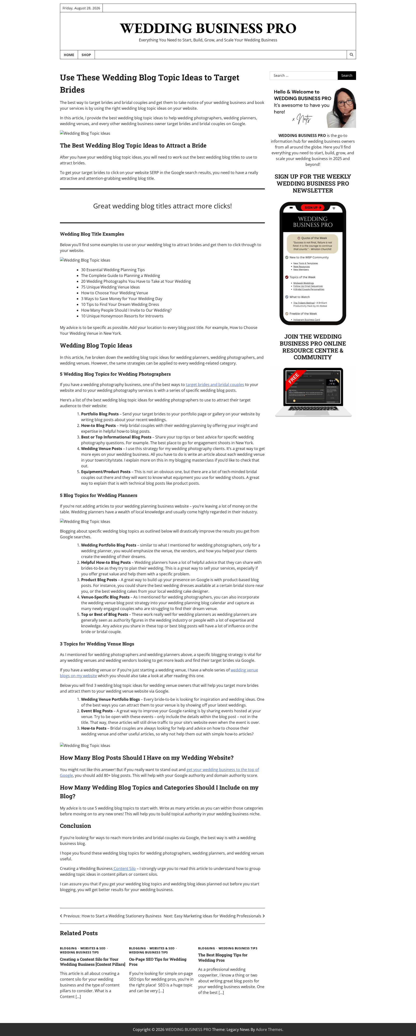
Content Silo (124, 868)
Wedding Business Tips (79, 952)
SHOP (86, 54)
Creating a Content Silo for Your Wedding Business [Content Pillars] (92, 962)
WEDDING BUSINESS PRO (208, 28)
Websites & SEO (93, 948)
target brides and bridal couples (215, 384)
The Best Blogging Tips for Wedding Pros (222, 957)
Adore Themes (269, 1029)
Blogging (68, 948)
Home (69, 54)
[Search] (351, 54)
